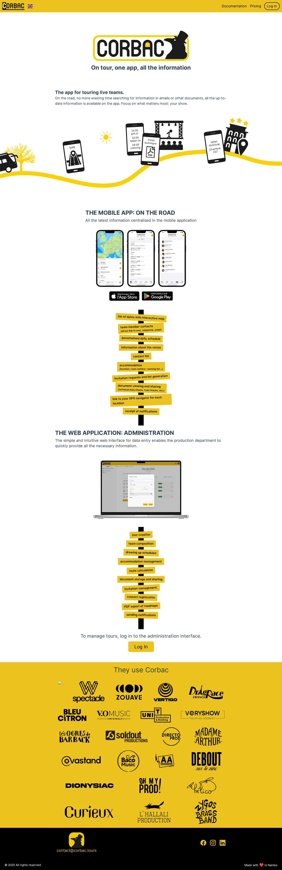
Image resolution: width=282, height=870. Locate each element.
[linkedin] (222, 842)
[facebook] (203, 842)
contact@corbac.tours (76, 850)
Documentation (234, 6)
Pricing (255, 6)
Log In (272, 6)
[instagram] (213, 842)
